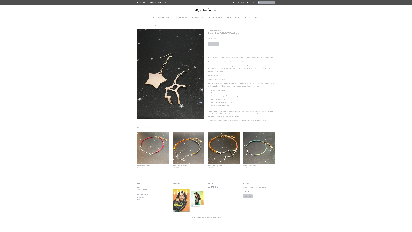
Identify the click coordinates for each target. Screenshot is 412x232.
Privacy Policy (140, 192)
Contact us (247, 17)
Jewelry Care (140, 197)
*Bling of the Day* (198, 17)
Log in (235, 2)
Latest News (176, 183)
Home (152, 17)
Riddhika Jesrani (205, 217)
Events (228, 17)
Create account (244, 2)
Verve (174, 187)
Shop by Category (215, 17)
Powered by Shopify (215, 217)
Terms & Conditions (142, 189)
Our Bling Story (164, 17)
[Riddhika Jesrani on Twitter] (209, 188)
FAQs (138, 199)
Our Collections (180, 17)
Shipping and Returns (142, 194)
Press (237, 17)
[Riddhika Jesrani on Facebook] (212, 188)
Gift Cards (258, 17)
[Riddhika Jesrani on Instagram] (216, 188)
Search (139, 202)
